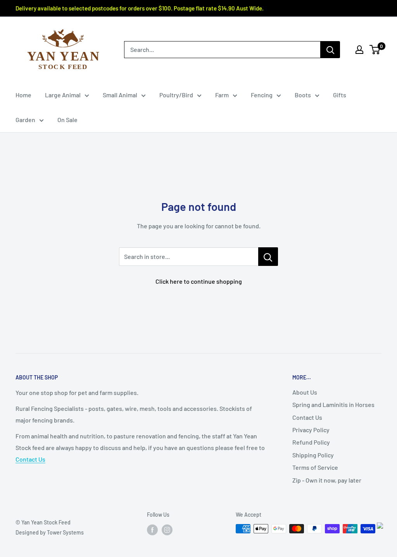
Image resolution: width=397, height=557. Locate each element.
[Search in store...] (268, 256)
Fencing (262, 94)
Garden (25, 119)
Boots (303, 94)
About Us (304, 392)
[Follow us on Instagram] (167, 529)
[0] (375, 49)
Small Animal (120, 94)
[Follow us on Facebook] (152, 529)
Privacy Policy (311, 429)
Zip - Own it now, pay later (326, 480)
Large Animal (63, 94)
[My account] (359, 49)
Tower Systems (65, 532)
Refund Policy (311, 442)
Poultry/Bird (176, 94)
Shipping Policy (313, 455)
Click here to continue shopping (198, 281)
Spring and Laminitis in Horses (333, 404)
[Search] (330, 49)
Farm (222, 94)
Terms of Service (315, 467)
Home (23, 94)
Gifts (339, 94)
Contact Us (30, 459)
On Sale (67, 119)
